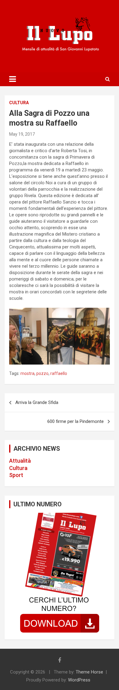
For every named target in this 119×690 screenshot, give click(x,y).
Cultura (18, 468)
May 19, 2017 (22, 134)
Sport (16, 475)
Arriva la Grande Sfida (36, 402)
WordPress (79, 680)
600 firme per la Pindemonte (75, 421)
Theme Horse (89, 672)
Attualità (20, 460)
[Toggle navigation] (12, 79)
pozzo (42, 373)
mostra (27, 373)
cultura (19, 102)
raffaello (58, 373)
